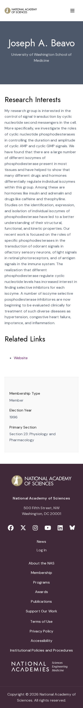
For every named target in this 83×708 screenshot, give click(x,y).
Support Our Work (41, 611)
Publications (41, 601)
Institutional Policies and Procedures (41, 650)
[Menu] (72, 11)
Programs (41, 582)
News (41, 541)
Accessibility (41, 640)
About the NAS (41, 563)
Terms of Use (41, 621)
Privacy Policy (41, 631)
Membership (41, 572)
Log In (42, 550)
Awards (41, 591)
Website (21, 357)
